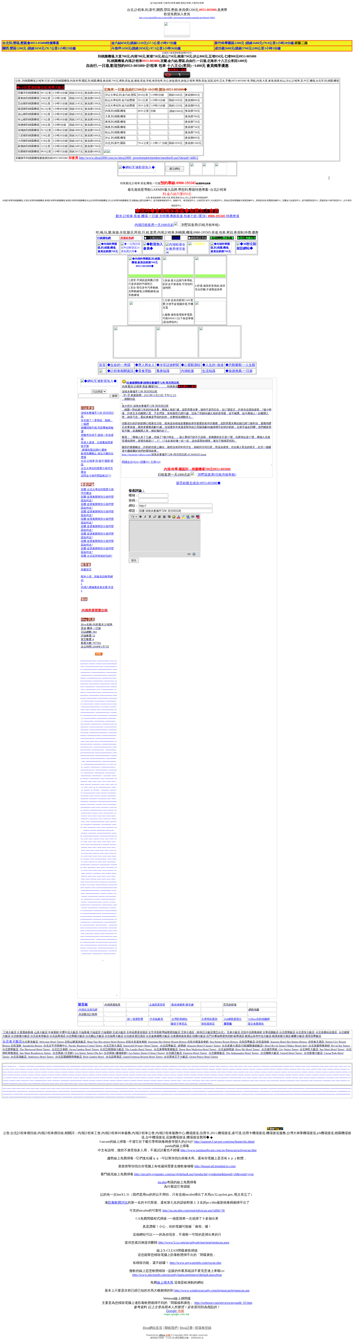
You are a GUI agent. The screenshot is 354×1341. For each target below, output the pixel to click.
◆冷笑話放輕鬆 (167, 365)
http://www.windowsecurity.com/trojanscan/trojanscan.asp (212, 1290)
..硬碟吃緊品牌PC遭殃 (94, 449)
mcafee (162, 1182)
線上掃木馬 (165, 1282)
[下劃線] (150, 517)
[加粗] (140, 517)
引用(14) (155, 461)
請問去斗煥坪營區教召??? (96, 475)
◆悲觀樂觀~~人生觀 (240, 365)
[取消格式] (154, 517)
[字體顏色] (178, 517)
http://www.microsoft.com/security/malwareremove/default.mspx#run (177, 1275)
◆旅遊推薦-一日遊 (239, 371)
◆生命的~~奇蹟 (118, 365)
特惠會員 (177, 216)
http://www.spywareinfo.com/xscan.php (195, 1263)
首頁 (102, 365)
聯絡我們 (171, 1328)
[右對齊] (169, 517)
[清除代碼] (197, 517)
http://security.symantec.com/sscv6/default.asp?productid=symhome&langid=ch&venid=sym (194, 1174)
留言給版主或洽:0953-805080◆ (198, 483)
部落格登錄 (203, 1328)
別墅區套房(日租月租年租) (217, 474)
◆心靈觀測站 (191, 365)
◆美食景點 (143, 371)
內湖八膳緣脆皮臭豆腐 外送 (97, 587)
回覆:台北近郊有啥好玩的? (96, 555)
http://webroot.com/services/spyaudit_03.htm (223, 1303)
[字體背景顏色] (183, 517)
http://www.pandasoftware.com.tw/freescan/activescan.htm (218, 1150)
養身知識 (162, 371)
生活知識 (208, 371)
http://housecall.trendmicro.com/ (215, 1166)
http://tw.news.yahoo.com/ (136, 454)
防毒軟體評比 (118, 1202)
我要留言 (86, 569)
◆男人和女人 (145, 365)
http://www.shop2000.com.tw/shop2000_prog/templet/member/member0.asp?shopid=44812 (177, 17)
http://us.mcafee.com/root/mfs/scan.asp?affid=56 (193, 1210)
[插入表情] (173, 517)
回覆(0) (144, 461)
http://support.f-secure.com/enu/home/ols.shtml (224, 1141)
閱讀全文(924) (130, 461)
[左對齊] (159, 517)
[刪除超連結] (193, 517)
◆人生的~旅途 (213, 365)
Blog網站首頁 (152, 1328)
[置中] (164, 517)
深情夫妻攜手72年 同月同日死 (161, 382)
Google (175, 1311)
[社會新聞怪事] (135, 382)
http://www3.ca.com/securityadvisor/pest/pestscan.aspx (193, 1242)
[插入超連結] (188, 517)
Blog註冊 (186, 1328)
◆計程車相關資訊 (120, 371)
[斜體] (145, 517)
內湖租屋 (187, 371)
